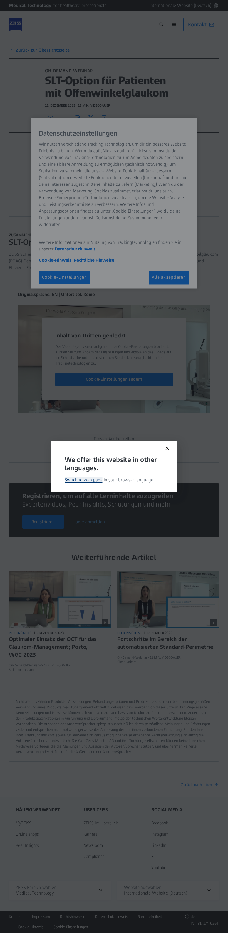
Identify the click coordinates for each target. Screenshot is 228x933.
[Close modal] (167, 448)
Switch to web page (84, 480)
